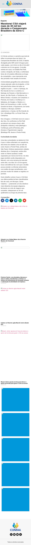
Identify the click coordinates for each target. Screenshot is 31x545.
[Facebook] (14, 534)
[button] (2, 200)
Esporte (4, 21)
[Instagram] (11, 534)
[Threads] (20, 534)
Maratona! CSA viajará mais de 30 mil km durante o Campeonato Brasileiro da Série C (14, 27)
